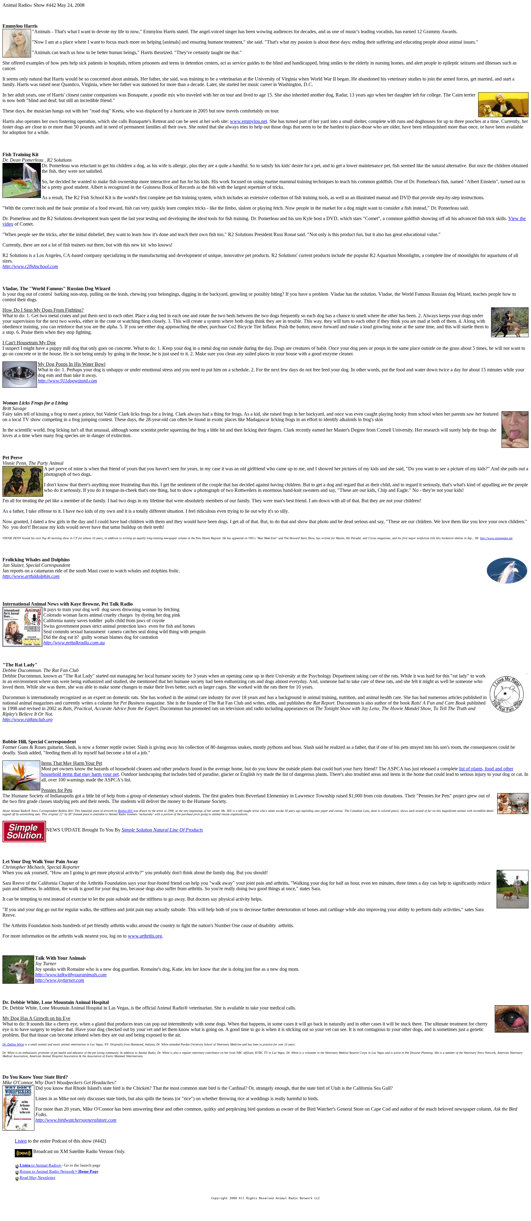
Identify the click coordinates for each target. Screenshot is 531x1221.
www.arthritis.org (145, 935)
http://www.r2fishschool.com (30, 266)
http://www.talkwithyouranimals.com (71, 974)
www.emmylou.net (248, 121)
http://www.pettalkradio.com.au (74, 642)
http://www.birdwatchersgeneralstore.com (75, 1120)
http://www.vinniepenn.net (496, 538)
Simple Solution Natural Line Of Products (162, 829)
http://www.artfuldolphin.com (31, 576)
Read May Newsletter (37, 1177)
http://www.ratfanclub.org (27, 719)
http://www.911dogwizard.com (67, 380)
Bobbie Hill (125, 810)
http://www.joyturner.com (59, 980)
